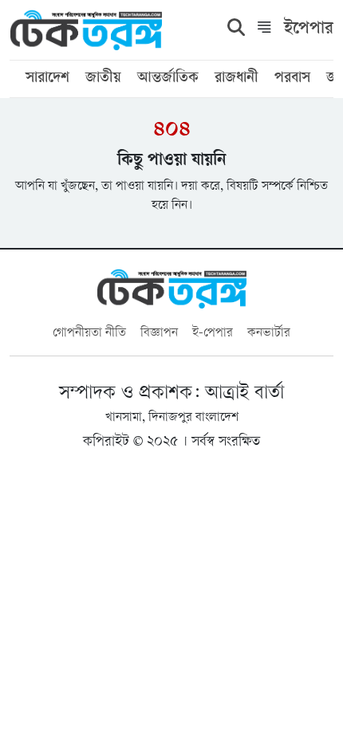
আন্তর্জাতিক (168, 79)
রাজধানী (236, 79)
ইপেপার (308, 29)
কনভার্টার (268, 333)
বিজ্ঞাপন (159, 333)
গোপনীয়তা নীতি (89, 333)
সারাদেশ (47, 79)
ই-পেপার (212, 333)
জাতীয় (103, 79)
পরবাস (292, 79)
